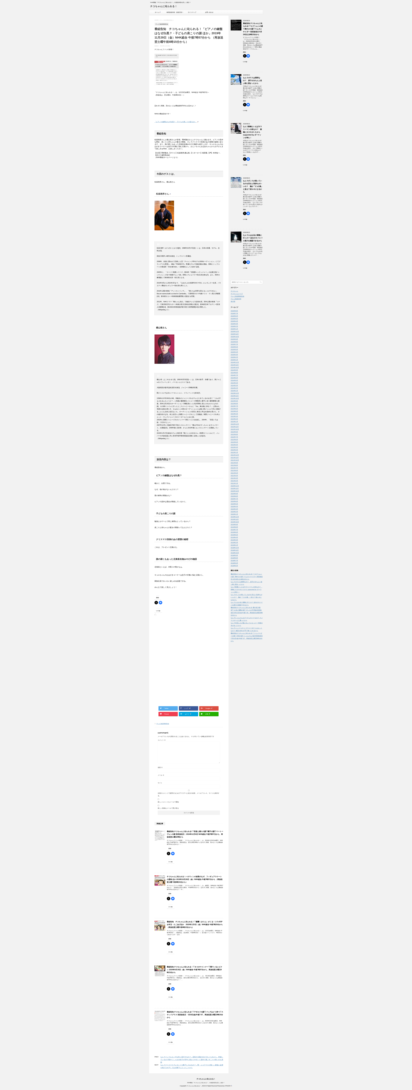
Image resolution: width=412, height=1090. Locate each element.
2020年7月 (234, 499)
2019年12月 (235, 517)
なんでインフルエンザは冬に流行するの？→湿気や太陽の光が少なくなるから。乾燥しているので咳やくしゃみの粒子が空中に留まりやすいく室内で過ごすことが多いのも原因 (191, 1059)
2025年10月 (235, 336)
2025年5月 (234, 349)
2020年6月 (234, 501)
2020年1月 (234, 514)
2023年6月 (234, 409)
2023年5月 (234, 411)
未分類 (233, 301)
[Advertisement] (188, 642)
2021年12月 (235, 455)
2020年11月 (235, 488)
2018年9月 (234, 555)
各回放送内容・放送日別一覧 (175, 12)
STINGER (227, 1086)
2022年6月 (234, 439)
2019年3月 (234, 540)
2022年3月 (234, 447)
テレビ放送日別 (236, 299)
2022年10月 (235, 429)
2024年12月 (235, 362)
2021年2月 (234, 481)
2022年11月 (235, 427)
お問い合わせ (209, 12)
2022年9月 (234, 432)
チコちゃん (234, 291)
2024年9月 (234, 370)
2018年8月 (234, 558)
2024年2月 (234, 388)
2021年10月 (235, 460)
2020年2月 (234, 512)
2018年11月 (235, 550)
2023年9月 (234, 401)
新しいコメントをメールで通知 (168, 802)
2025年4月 (234, 352)
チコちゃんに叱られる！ (163, 6)
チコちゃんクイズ (237, 294)
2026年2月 (234, 326)
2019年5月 (234, 535)
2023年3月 (234, 416)
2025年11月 (235, 334)
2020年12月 (235, 486)
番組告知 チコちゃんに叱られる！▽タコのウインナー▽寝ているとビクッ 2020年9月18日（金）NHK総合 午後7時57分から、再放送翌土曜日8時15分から (194, 969)
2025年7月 (234, 344)
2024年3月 (234, 385)
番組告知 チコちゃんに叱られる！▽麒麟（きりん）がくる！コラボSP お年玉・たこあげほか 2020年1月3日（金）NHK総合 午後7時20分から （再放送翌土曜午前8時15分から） (195, 924)
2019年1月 (234, 545)
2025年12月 (235, 331)
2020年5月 (234, 504)
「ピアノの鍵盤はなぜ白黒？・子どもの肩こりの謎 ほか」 (175, 122)
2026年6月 (234, 316)
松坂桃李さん (162, 194)
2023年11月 (235, 396)
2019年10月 (235, 522)
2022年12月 (235, 424)
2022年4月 (234, 445)
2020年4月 (234, 506)
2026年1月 (234, 329)
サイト (160, 783)
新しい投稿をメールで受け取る (168, 808)
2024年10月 (235, 367)
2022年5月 (234, 442)
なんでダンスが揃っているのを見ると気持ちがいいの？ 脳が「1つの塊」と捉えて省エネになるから (253, 186)
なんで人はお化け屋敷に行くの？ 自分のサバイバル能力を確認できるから (252, 238)
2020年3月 (234, 509)
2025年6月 (234, 347)
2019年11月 (235, 519)
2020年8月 (234, 496)
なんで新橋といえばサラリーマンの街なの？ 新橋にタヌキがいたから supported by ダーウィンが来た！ (252, 132)
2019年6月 (234, 532)
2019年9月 (234, 524)
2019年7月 (234, 530)
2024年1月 (234, 391)
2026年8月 (234, 311)
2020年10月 (235, 491)
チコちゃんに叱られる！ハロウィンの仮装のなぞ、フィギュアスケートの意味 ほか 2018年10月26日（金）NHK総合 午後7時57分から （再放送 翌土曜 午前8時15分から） (195, 879)
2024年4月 (234, 383)
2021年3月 (234, 478)
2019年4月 (234, 537)
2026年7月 (234, 313)
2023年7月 (234, 406)
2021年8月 (234, 465)
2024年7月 (234, 375)
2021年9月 (234, 463)
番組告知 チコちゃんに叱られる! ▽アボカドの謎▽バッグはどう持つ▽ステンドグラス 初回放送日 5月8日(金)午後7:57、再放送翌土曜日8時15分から (195, 1014)
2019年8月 (234, 527)
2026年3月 (234, 324)
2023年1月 (234, 421)
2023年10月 (235, 398)
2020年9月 (234, 493)
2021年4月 (234, 475)
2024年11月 (235, 365)
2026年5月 (234, 318)
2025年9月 (234, 339)
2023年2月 (234, 419)
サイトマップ (192, 12)
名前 (160, 767)
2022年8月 (234, 434)
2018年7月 (234, 560)
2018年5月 (234, 566)
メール (161, 775)
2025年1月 (234, 360)
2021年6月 (234, 470)
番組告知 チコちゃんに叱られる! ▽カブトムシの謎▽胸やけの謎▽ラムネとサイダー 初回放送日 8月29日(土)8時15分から (253, 28)
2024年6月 (234, 378)
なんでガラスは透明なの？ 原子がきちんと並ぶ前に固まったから (252, 80)
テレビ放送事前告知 (162, 724)
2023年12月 (235, 393)
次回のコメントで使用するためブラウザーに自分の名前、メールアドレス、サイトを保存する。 (188, 794)
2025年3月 (234, 355)
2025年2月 (234, 357)
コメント (162, 740)
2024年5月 (234, 380)
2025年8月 (234, 342)
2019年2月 (234, 542)
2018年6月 (234, 563)
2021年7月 (234, 468)
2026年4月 (234, 321)
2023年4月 (234, 414)
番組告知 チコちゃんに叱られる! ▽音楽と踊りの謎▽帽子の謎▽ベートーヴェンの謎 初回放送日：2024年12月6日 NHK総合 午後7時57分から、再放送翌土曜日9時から (195, 834)
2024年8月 (234, 373)
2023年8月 (234, 403)
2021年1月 (234, 483)
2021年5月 (234, 473)
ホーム (157, 12)
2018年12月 (235, 548)
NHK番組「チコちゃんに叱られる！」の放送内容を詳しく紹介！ (206, 1082)
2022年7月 (234, 437)
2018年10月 (235, 553)
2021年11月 (235, 457)
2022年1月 (234, 452)
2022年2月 (234, 450)
